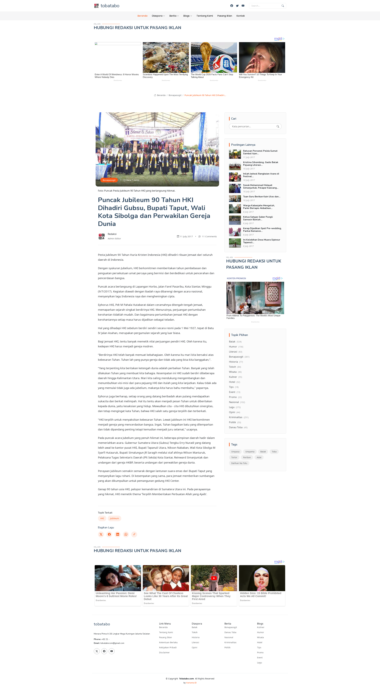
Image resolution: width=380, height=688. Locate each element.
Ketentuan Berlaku (168, 642)
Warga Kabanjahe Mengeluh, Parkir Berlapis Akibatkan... (259, 207)
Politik (235, 422)
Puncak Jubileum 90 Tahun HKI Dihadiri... (205, 95)
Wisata (235, 371)
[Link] (134, 534)
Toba (274, 451)
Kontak (240, 16)
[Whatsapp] (126, 534)
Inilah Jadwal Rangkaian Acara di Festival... (261, 175)
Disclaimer (164, 653)
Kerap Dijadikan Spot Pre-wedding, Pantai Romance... (262, 229)
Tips (234, 387)
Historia (236, 361)
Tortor (234, 457)
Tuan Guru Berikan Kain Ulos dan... (261, 196)
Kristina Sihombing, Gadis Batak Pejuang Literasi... (260, 163)
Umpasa (235, 451)
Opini (234, 412)
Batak (235, 341)
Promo (235, 397)
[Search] (277, 126)
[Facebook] (231, 6)
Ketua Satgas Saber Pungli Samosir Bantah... (258, 218)
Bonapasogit (175, 95)
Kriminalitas (238, 417)
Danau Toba (238, 427)
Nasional (237, 402)
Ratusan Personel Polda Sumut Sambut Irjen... (260, 152)
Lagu (235, 407)
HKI (102, 518)
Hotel (234, 382)
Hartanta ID (191, 682)
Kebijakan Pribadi (168, 647)
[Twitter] (237, 6)
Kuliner (235, 376)
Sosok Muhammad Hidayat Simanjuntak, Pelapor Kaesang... (260, 186)
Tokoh (235, 366)
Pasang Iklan (224, 16)
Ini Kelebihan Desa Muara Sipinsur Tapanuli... (261, 241)
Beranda (142, 16)
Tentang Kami (205, 16)
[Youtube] (243, 6)
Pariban (247, 457)
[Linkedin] (118, 534)
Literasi (235, 351)
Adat (259, 457)
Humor (236, 346)
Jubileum (114, 518)
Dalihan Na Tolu (239, 463)
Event (234, 392)
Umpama (249, 451)
